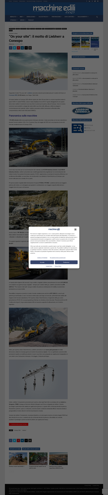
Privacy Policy (58, 266)
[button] (75, 229)
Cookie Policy (49, 266)
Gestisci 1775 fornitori (42, 257)
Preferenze (66, 262)
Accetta (42, 262)
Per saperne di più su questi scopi (57, 257)
